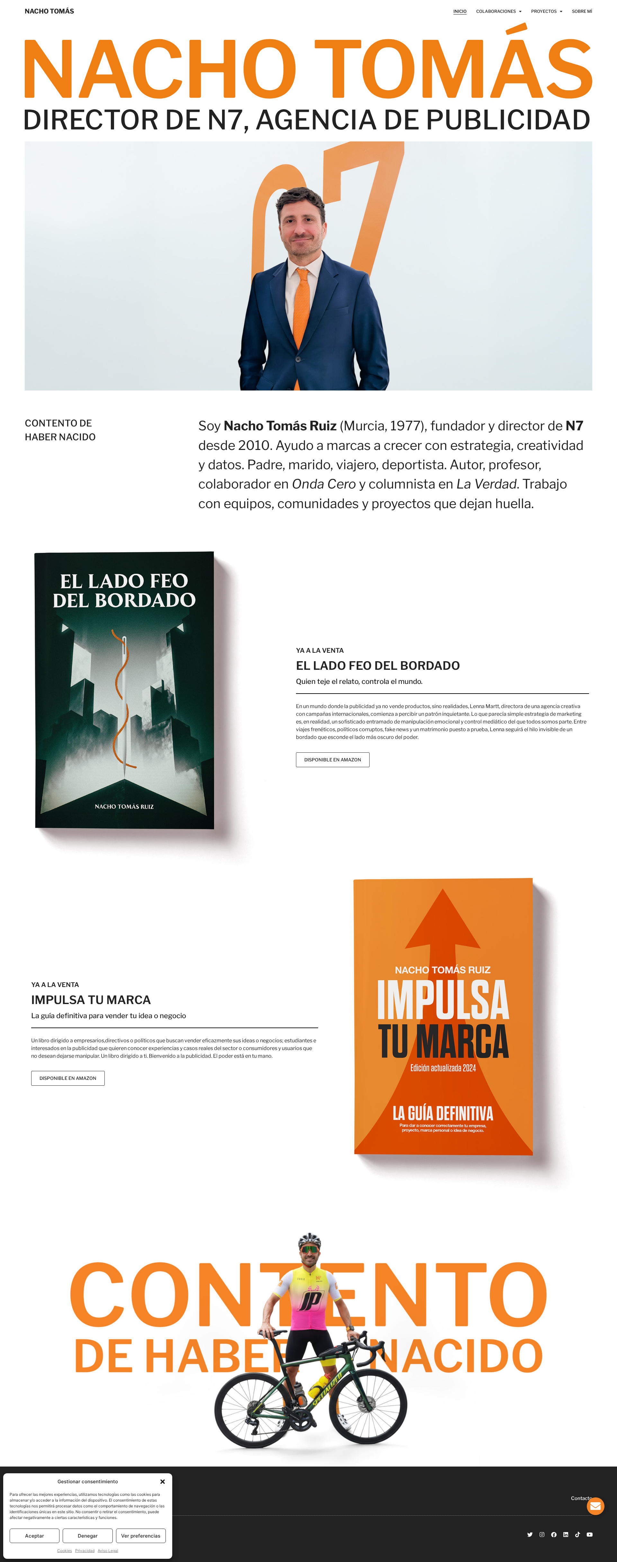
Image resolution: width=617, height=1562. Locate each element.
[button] (162, 1481)
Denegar (88, 1536)
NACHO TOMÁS (49, 11)
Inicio (460, 11)
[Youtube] (589, 1534)
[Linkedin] (565, 1534)
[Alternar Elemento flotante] (595, 1506)
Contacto (581, 1498)
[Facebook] (554, 1534)
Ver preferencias (140, 1536)
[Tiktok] (577, 1534)
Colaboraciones (496, 11)
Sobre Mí (582, 11)
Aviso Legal (108, 1550)
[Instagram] (542, 1534)
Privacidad (84, 1550)
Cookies (64, 1550)
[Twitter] (530, 1534)
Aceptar (34, 1536)
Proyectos (544, 11)
